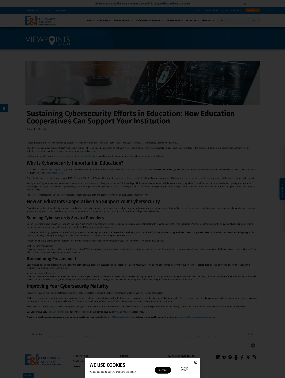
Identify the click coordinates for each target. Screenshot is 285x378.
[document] (142, 189)
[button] (196, 362)
